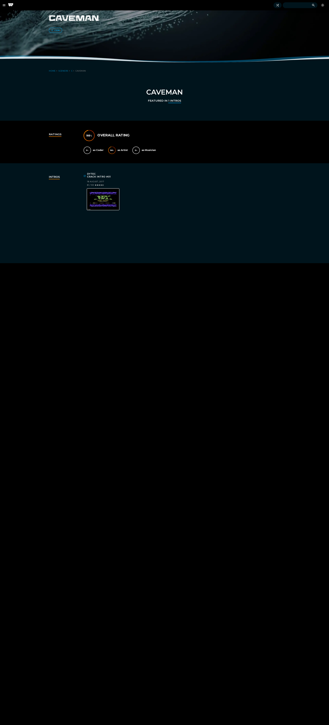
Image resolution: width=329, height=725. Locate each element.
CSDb (57, 30)
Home (52, 71)
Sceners (63, 71)
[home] (12, 5)
